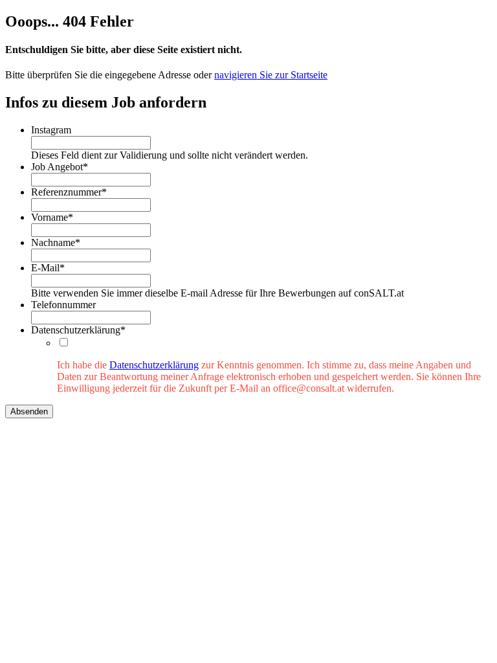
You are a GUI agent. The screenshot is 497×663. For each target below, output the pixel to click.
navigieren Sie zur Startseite (270, 74)
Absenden (29, 411)
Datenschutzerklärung (154, 364)
